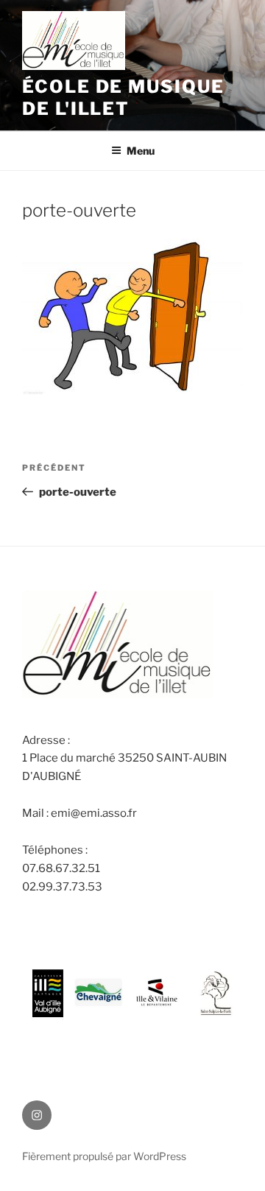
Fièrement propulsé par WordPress (104, 1156)
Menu (141, 150)
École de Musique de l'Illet (123, 97)
